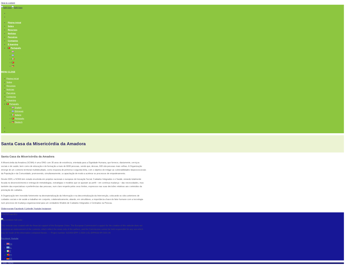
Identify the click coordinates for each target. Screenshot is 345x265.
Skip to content (8, 3)
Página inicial (12, 78)
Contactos (11, 97)
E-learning (11, 100)
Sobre (9, 82)
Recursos (10, 86)
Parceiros (10, 93)
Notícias (10, 89)
